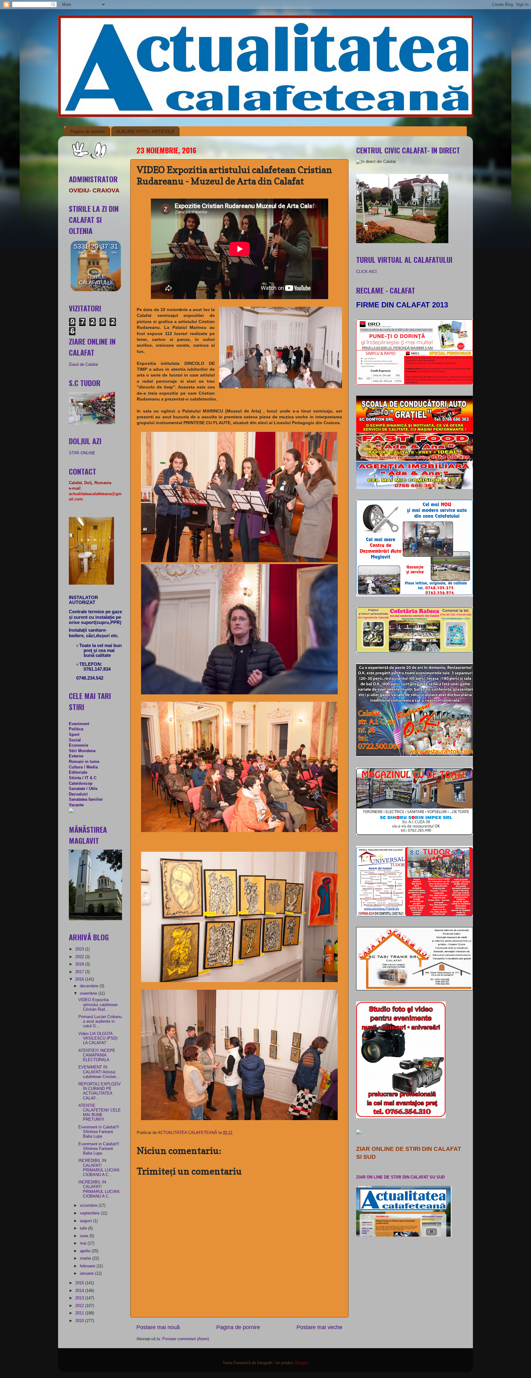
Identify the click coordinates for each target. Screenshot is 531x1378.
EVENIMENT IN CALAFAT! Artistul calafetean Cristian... (99, 1072)
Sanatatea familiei (86, 799)
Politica (76, 729)
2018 (80, 964)
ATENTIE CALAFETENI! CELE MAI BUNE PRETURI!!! (99, 1113)
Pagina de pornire (87, 131)
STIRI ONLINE (82, 453)
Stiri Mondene (82, 751)
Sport (74, 734)
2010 (80, 1321)
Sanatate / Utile (83, 789)
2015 (80, 1283)
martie (86, 1258)
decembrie (90, 986)
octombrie (89, 1205)
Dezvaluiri (78, 794)
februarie (88, 1266)
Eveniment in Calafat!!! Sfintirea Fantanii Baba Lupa (98, 1132)
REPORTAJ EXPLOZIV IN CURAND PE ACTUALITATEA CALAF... (99, 1091)
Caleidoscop (80, 783)
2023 (80, 949)
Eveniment (79, 724)
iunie (84, 1236)
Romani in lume (84, 762)
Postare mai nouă (158, 1327)
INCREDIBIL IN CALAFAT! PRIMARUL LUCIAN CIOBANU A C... (98, 1168)
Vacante (76, 805)
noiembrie (89, 993)
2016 (80, 979)
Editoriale (78, 772)
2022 (80, 957)
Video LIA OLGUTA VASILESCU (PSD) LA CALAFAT (97, 1038)
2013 (80, 1298)
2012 (80, 1306)
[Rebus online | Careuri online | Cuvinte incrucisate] (71, 812)
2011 (80, 1313)
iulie (84, 1228)
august (86, 1221)
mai (84, 1243)
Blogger (301, 1363)
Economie (78, 745)
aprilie (86, 1251)
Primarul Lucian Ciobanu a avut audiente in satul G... (100, 1021)
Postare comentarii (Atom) (185, 1339)
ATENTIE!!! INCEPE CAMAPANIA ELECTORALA (96, 1055)
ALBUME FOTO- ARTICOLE (145, 131)
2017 (80, 972)
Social (75, 740)
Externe (76, 756)
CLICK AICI (366, 272)
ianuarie (87, 1273)
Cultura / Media (83, 767)
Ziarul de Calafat (83, 364)
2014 (80, 1291)
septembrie (90, 1213)
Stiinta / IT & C (82, 778)
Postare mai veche (319, 1327)
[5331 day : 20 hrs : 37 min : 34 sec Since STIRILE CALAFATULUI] (95, 290)
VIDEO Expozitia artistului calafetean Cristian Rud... (98, 1004)
